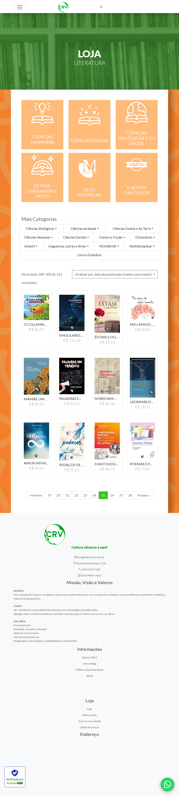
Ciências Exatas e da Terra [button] (132, 228)
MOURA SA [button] (107, 246)
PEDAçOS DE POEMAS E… (71, 465)
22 (76, 495)
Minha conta (89, 715)
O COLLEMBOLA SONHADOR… (36, 324)
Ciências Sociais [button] (74, 237)
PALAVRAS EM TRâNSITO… (71, 398)
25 (103, 495)
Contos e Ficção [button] (110, 237)
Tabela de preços (89, 727)
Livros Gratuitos (89, 255)
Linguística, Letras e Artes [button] (67, 246)
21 (67, 495)
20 (58, 495)
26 (112, 495)
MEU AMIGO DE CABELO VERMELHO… (142, 324)
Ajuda (89, 675)
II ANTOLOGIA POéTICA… (107, 464)
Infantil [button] (29, 246)
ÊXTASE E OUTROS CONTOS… (107, 337)
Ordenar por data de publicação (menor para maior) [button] (113, 274)
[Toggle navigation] (20, 7)
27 (121, 495)
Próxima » (143, 495)
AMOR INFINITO (36, 463)
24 (94, 495)
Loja (89, 709)
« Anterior (35, 495)
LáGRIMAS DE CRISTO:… (142, 402)
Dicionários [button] (143, 237)
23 (85, 495)
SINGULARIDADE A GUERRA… (71, 335)
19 (49, 495)
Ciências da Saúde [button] (83, 228)
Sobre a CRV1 (89, 657)
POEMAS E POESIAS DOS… (142, 464)
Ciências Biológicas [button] (40, 228)
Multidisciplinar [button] (140, 246)
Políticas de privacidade (89, 669)
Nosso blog (89, 663)
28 (130, 495)
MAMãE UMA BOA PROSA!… (36, 399)
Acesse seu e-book (90, 721)
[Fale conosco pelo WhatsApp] (167, 784)
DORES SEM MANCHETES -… (107, 398)
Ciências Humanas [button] (37, 237)
